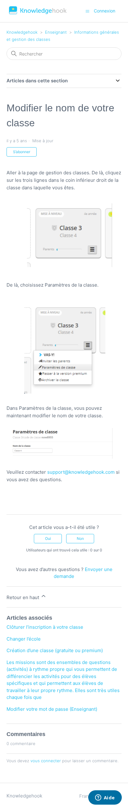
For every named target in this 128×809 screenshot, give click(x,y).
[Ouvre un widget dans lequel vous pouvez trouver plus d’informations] (105, 798)
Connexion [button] (104, 10)
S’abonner (21, 151)
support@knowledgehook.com (81, 472)
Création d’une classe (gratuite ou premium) (55, 650)
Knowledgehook (22, 32)
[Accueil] (38, 14)
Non (80, 538)
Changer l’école (24, 639)
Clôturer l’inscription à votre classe (45, 627)
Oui (48, 538)
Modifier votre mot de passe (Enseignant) (52, 709)
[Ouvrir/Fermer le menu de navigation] (87, 10)
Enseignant (56, 32)
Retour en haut (23, 597)
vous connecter (45, 760)
